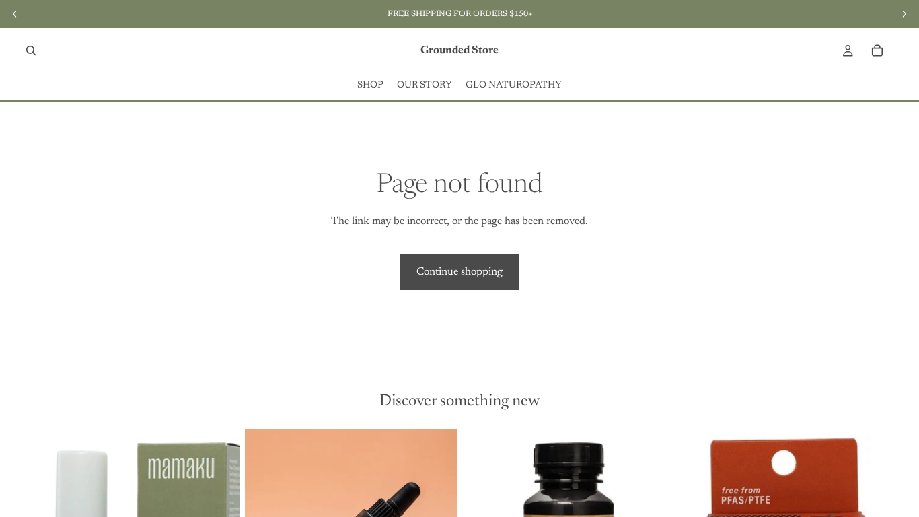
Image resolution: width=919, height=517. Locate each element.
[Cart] (877, 50)
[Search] (31, 50)
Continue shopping (459, 272)
